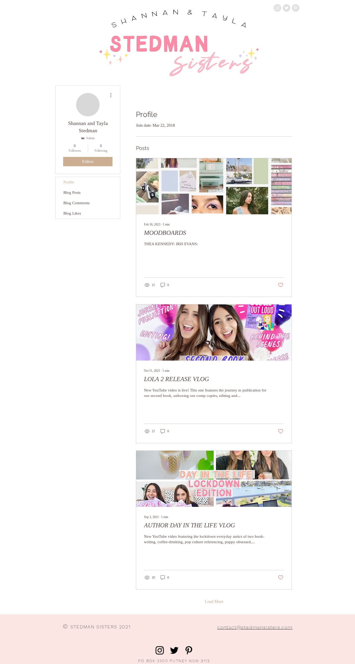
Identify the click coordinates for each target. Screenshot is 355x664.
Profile (68, 182)
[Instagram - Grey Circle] (277, 8)
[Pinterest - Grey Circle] (295, 8)
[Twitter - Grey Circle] (286, 8)
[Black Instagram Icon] (159, 650)
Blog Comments (76, 203)
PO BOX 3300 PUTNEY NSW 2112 (174, 661)
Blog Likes (72, 213)
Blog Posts (72, 192)
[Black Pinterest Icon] (188, 650)
